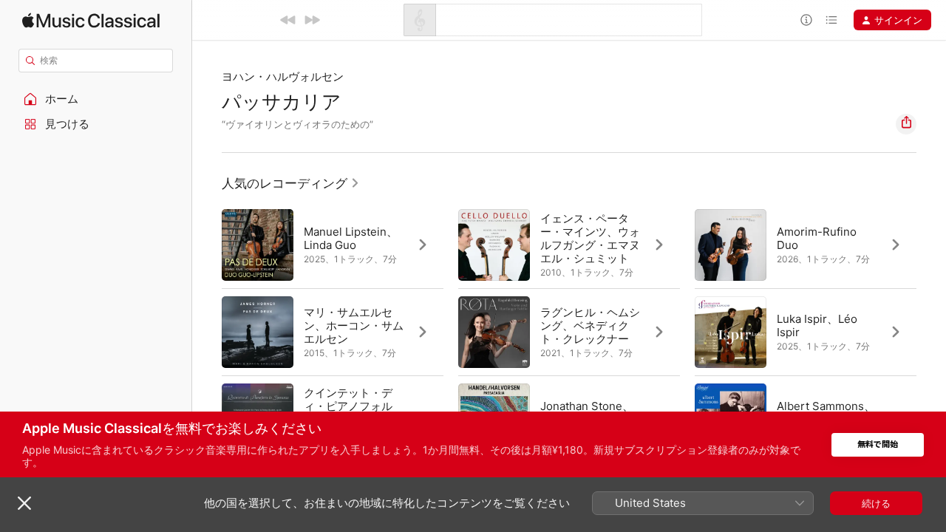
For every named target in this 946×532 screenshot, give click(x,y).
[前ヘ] (288, 20)
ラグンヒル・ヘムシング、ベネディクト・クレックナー (590, 325)
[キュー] (831, 20)
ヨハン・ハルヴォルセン (283, 76)
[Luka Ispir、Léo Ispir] (805, 331)
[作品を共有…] (906, 124)
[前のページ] (207, 331)
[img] (91, 20)
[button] (96, 99)
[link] (291, 183)
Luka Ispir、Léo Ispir (817, 325)
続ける (876, 503)
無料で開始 (877, 444)
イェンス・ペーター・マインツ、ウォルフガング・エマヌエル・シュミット (590, 238)
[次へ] (312, 20)
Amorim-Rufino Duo (817, 238)
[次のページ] (931, 331)
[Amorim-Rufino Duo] (805, 244)
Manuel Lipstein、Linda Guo (351, 238)
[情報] (806, 20)
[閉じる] (24, 503)
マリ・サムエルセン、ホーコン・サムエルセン (354, 325)
